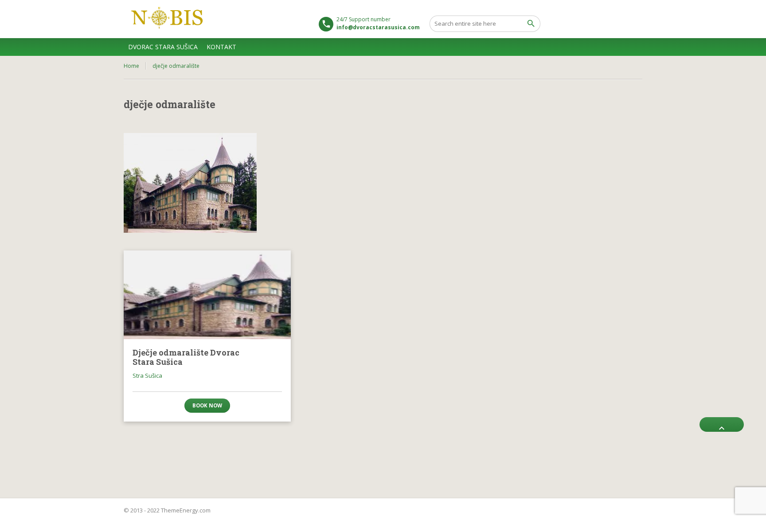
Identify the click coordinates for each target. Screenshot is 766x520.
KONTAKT (221, 47)
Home (131, 66)
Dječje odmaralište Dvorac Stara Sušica (186, 357)
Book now (207, 405)
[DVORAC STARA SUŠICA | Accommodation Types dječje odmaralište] (168, 18)
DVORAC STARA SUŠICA (163, 47)
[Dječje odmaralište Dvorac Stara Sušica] (207, 294)
